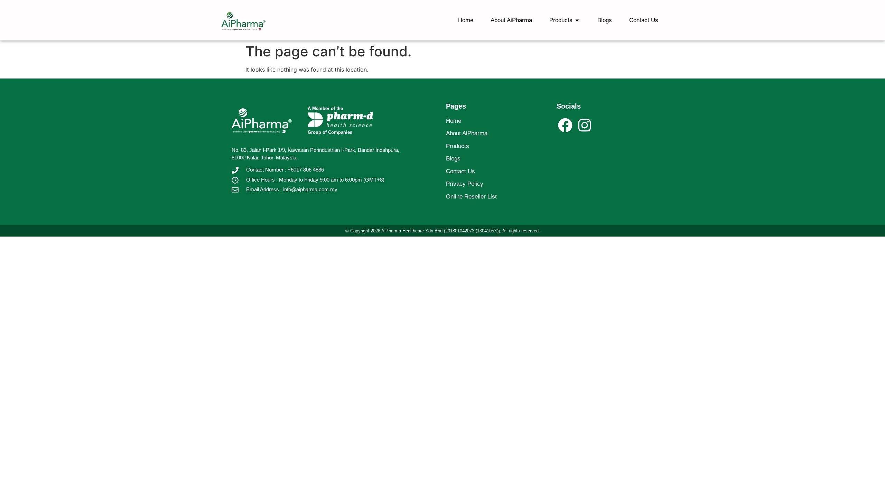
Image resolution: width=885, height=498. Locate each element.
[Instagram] (584, 125)
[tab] (466, 20)
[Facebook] (565, 125)
